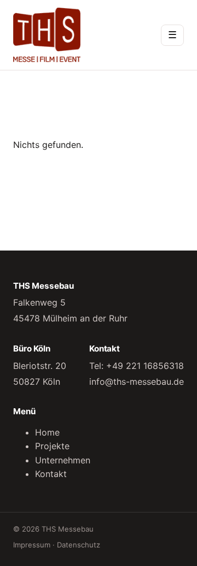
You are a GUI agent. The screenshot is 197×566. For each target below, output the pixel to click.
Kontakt (51, 473)
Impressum (31, 544)
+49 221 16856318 (145, 365)
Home (47, 432)
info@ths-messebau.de (136, 381)
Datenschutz (78, 544)
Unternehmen (62, 460)
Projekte (52, 445)
